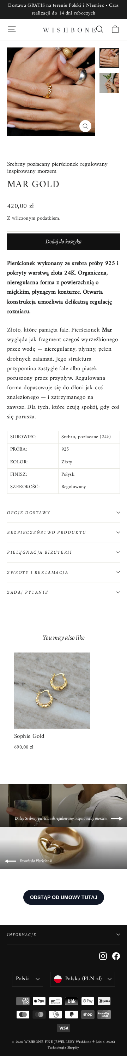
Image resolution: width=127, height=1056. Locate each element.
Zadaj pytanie (27, 592)
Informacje (21, 934)
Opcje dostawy (28, 512)
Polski (23, 979)
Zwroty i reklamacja (37, 572)
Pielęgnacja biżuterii (39, 552)
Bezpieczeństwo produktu (46, 532)
